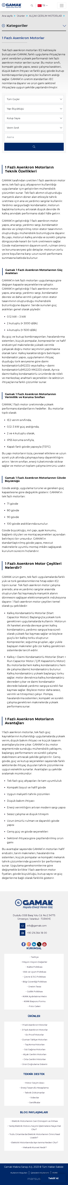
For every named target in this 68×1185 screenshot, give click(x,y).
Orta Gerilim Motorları (35, 1059)
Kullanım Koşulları (19, 1173)
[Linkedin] (34, 944)
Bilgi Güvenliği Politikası (35, 981)
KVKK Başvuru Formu (35, 1001)
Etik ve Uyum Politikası (34, 971)
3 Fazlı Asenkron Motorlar (35, 1029)
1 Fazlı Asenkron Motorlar (34, 1025)
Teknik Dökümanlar (35, 1092)
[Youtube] (44, 944)
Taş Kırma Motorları (35, 1044)
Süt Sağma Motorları (34, 1049)
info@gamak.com (37, 925)
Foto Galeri (34, 1006)
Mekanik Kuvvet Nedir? (35, 1147)
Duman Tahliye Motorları (34, 1039)
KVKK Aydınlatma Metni (35, 996)
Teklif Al (53, 1178)
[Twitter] (39, 944)
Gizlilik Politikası (35, 991)
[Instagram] (29, 944)
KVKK (55, 1173)
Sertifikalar (34, 1102)
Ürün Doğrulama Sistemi (34, 1064)
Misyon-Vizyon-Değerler (34, 962)
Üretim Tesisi (34, 986)
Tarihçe (35, 957)
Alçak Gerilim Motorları (34, 1054)
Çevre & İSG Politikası (35, 976)
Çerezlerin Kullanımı (40, 1173)
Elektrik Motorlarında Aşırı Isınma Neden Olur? (34, 1142)
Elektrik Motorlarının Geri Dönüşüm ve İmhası (35, 1121)
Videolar (34, 1097)
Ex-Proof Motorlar (35, 1034)
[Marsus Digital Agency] (34, 1179)
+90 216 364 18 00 (37, 932)
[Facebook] (23, 944)
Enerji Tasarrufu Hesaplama (35, 1087)
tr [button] (43, 5)
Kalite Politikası (34, 967)
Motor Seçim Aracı (34, 1082)
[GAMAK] (11, 5)
